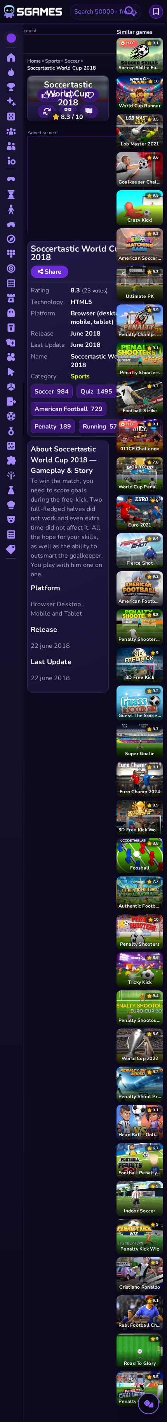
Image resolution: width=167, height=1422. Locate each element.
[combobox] (105, 11)
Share (52, 272)
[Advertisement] (68, 44)
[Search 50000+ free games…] (129, 11)
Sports (80, 376)
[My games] (156, 12)
